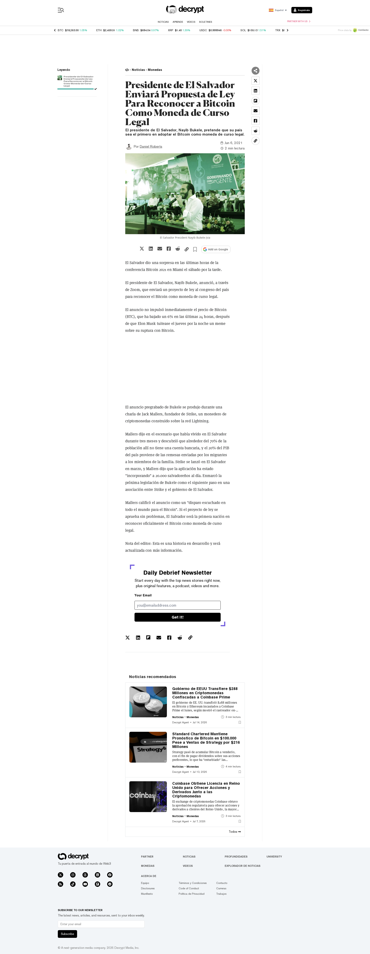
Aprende (178, 22)
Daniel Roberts (151, 146)
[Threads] (85, 875)
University (274, 856)
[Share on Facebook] (169, 248)
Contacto (221, 882)
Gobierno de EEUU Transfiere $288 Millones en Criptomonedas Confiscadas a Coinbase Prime (205, 693)
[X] (60, 875)
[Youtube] (85, 884)
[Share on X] (142, 248)
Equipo (145, 882)
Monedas (147, 865)
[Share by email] (159, 248)
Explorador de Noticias (242, 865)
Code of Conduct (189, 888)
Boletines (205, 22)
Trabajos (221, 893)
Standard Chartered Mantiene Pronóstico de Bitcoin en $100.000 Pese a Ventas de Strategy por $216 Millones (206, 740)
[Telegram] (110, 884)
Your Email (143, 595)
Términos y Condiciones (193, 882)
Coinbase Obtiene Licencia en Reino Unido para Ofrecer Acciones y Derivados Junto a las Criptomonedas (206, 789)
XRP (170, 30)
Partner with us (297, 21)
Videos (191, 22)
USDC (203, 30)
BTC (60, 30)
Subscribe (67, 934)
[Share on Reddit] (177, 248)
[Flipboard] (97, 884)
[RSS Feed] (60, 884)
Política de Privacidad (191, 893)
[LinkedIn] (97, 875)
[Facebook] (110, 875)
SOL (243, 30)
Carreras (221, 888)
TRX (277, 30)
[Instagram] (73, 875)
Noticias (163, 22)
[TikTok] (73, 884)
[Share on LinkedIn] (151, 248)
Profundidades (236, 856)
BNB (136, 30)
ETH (99, 30)
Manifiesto (147, 893)
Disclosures (148, 888)
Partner (147, 856)
